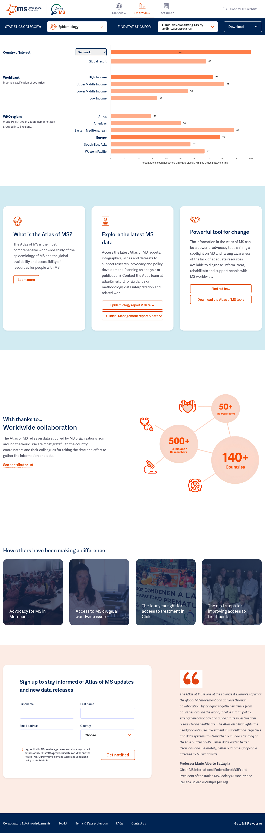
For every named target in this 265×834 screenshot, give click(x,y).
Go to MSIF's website (244, 9)
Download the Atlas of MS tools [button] (221, 299)
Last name (87, 704)
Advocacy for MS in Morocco (27, 613)
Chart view (142, 13)
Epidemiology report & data (130, 305)
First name (27, 704)
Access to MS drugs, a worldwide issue (96, 613)
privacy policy (51, 757)
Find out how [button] (220, 288)
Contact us (138, 823)
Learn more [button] (26, 279)
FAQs (119, 823)
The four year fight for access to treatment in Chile (163, 611)
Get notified (117, 755)
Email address (29, 726)
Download (236, 26)
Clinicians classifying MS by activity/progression (182, 27)
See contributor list (18, 464)
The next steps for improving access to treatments (227, 611)
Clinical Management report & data (132, 315)
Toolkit (63, 823)
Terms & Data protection (92, 823)
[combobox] (107, 735)
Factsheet (166, 13)
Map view (119, 13)
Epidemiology (68, 26)
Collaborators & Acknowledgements (27, 823)
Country (85, 726)
